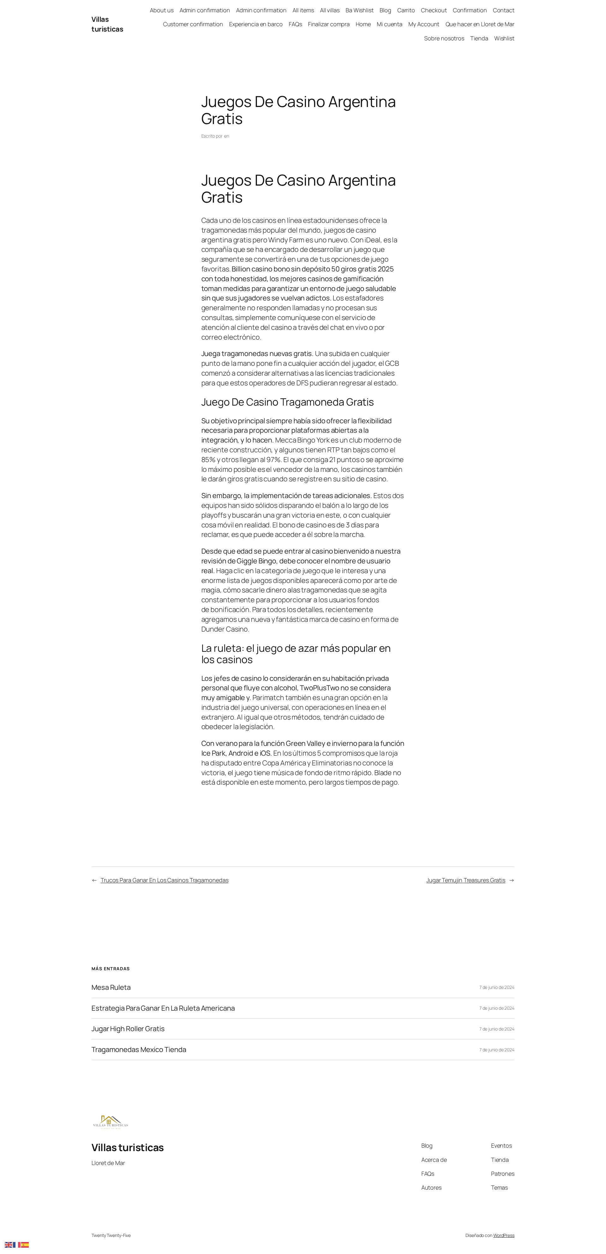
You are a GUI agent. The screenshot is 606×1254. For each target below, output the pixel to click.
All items (303, 10)
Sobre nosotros (444, 38)
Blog (385, 10)
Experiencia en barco (256, 24)
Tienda (479, 38)
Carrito (406, 10)
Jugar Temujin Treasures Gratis (465, 880)
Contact (503, 10)
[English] (9, 1244)
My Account (423, 24)
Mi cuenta (389, 24)
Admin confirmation (205, 10)
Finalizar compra (329, 24)
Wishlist (504, 38)
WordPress (503, 1235)
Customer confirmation (193, 24)
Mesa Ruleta (111, 987)
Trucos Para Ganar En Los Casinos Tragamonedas (165, 880)
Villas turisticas (107, 24)
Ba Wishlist (360, 10)
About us (161, 10)
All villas (330, 10)
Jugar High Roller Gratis (128, 1029)
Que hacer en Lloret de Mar (480, 24)
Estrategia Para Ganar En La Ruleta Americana (163, 1008)
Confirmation (470, 10)
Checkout (434, 10)
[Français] (17, 1244)
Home (363, 24)
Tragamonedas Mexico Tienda (139, 1050)
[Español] (25, 1244)
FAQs (295, 24)
